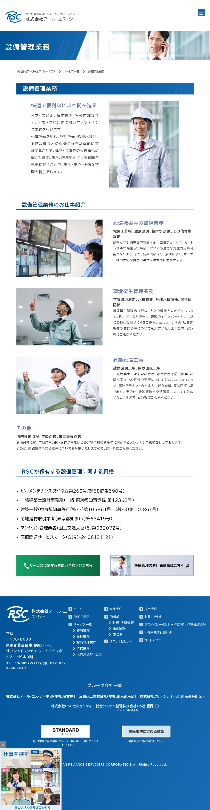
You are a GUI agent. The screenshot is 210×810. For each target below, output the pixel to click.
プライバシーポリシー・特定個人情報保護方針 (175, 624)
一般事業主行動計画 (158, 632)
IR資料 (117, 634)
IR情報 (114, 616)
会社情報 (115, 609)
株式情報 (119, 628)
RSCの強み (81, 616)
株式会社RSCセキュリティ (71, 706)
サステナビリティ (120, 641)
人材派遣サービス (89, 654)
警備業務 (83, 630)
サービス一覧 (71, 71)
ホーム (77, 609)
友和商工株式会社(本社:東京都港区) (107, 696)
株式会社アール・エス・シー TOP (35, 71)
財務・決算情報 (123, 622)
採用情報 (150, 609)
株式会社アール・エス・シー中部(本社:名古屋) (40, 696)
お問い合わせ (153, 616)
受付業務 (83, 636)
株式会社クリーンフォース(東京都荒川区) (172, 696)
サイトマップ (152, 640)
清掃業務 (83, 648)
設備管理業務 (86, 642)
